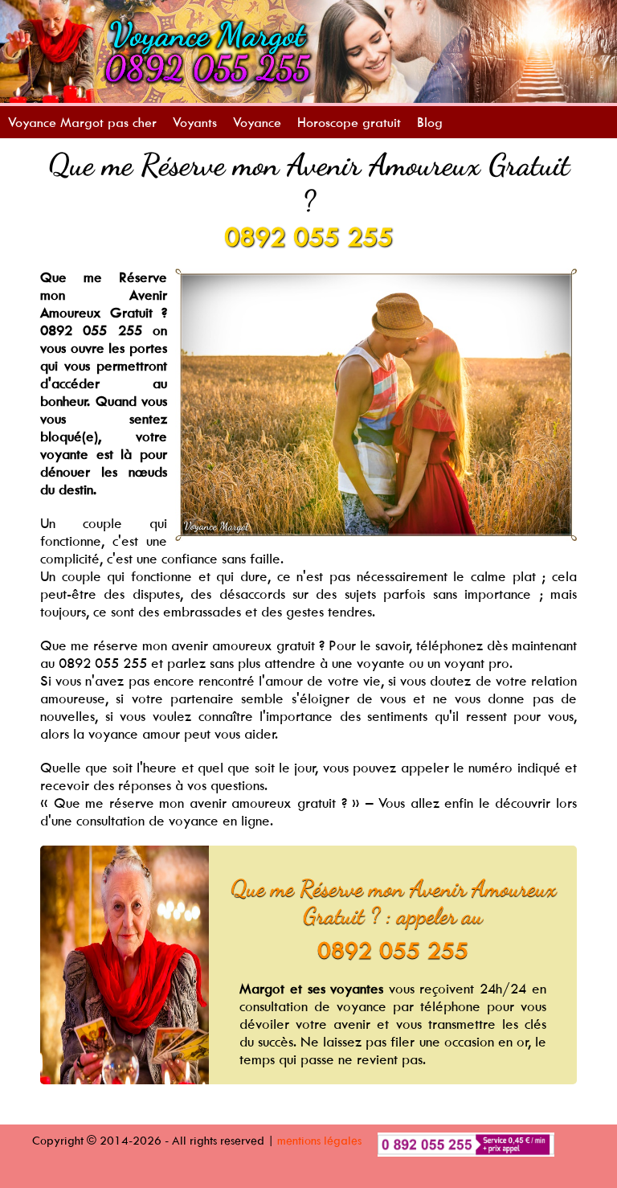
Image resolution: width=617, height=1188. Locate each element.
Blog (430, 122)
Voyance (257, 122)
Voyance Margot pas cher (82, 122)
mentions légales (319, 1140)
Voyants (195, 122)
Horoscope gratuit (349, 122)
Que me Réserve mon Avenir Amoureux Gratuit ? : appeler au (393, 902)
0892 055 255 (308, 236)
